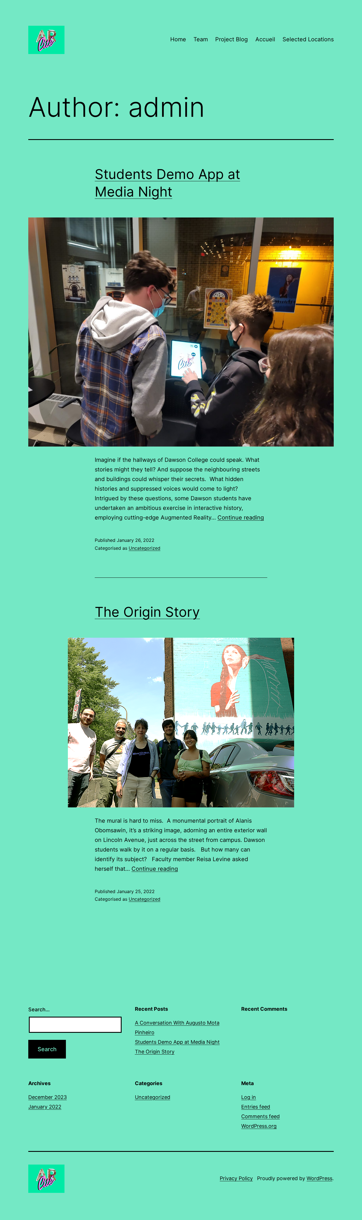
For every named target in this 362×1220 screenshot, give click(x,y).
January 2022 (44, 1107)
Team (200, 39)
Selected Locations (308, 39)
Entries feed (255, 1107)
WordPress (319, 1178)
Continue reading (240, 517)
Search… (39, 1009)
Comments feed (260, 1116)
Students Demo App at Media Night (177, 1042)
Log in (248, 1097)
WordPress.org (259, 1126)
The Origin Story (147, 611)
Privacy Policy (236, 1178)
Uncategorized (144, 548)
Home (178, 39)
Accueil (265, 39)
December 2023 (47, 1097)
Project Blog (231, 39)
